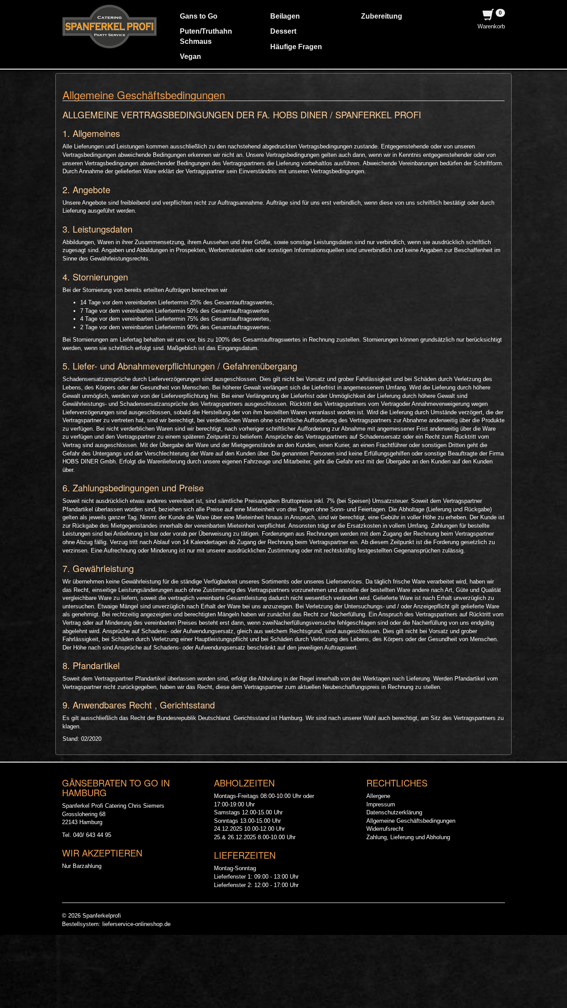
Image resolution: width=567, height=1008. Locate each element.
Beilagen (285, 16)
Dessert (283, 31)
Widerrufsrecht (385, 828)
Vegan (190, 56)
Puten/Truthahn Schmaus (206, 36)
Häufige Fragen (296, 47)
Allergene (378, 796)
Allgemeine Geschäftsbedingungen (410, 820)
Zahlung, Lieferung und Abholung (408, 837)
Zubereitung (381, 16)
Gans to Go (198, 16)
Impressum (380, 804)
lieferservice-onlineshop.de (136, 924)
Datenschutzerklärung (394, 812)
